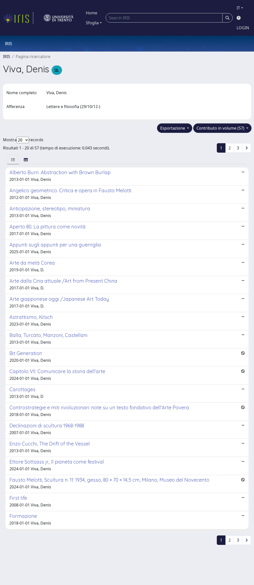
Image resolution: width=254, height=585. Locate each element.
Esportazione (173, 128)
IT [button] (238, 8)
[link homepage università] (58, 18)
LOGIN (243, 27)
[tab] (13, 159)
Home (91, 13)
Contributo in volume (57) (220, 128)
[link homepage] (18, 18)
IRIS (6, 56)
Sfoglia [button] (92, 23)
